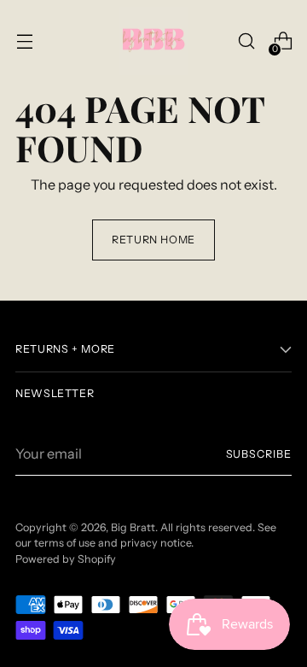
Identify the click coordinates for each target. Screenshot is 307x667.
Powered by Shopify (65, 559)
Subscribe (259, 454)
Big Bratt (133, 527)
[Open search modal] (246, 41)
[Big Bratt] (153, 41)
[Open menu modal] (24, 41)
